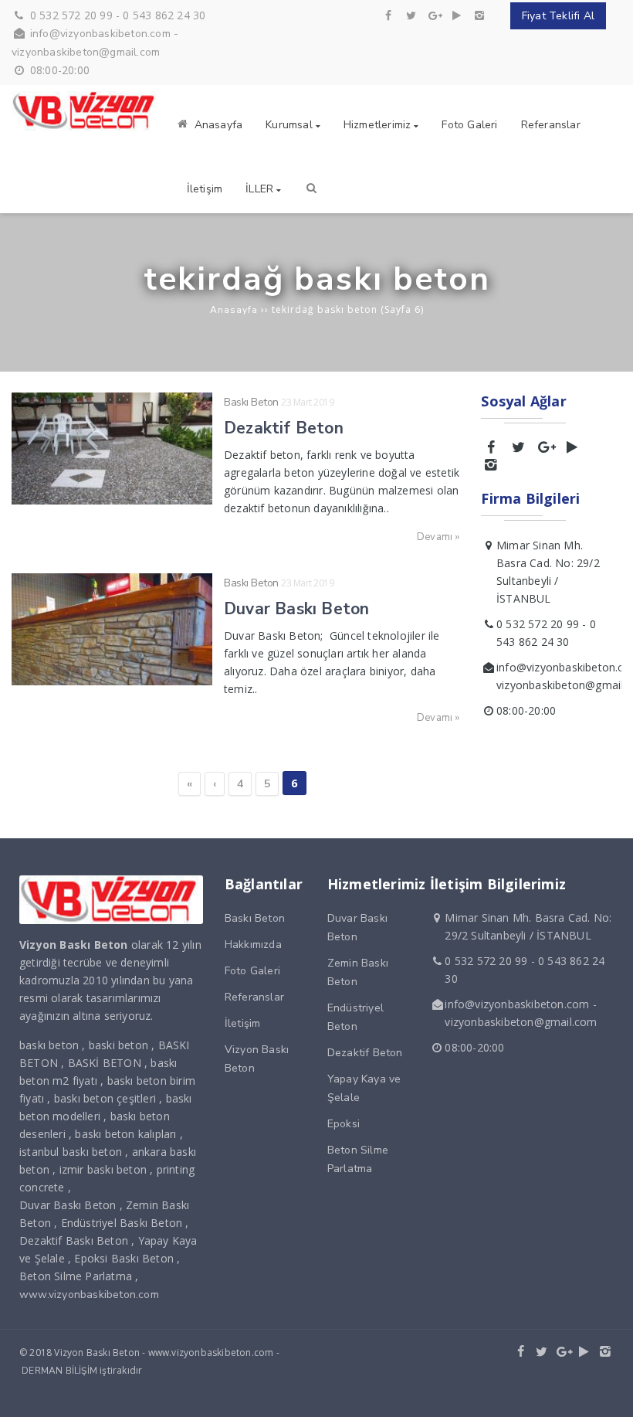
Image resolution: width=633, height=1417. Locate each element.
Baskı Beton (251, 402)
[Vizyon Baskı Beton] (86, 127)
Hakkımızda (253, 944)
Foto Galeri (252, 970)
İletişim (243, 1023)
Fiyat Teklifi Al (558, 15)
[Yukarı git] (609, 1393)
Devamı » (438, 537)
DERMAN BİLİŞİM (59, 1370)
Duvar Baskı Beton (296, 609)
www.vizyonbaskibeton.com (89, 1294)
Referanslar (254, 997)
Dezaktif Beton (284, 428)
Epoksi (343, 1123)
